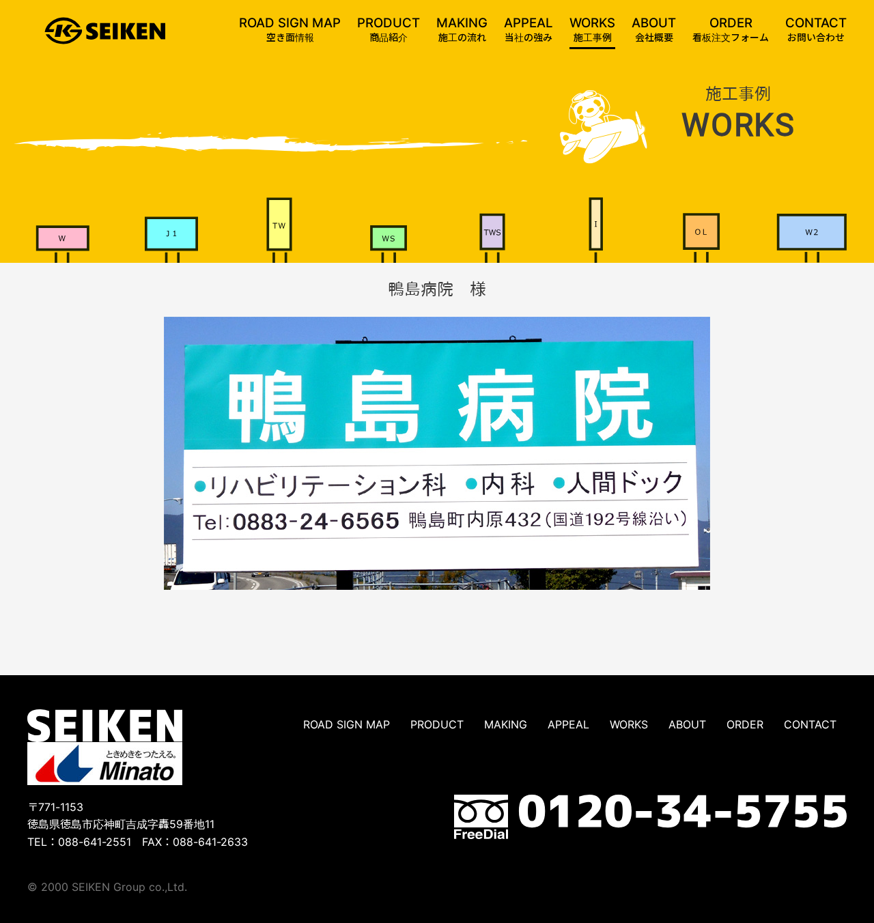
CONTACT (810, 724)
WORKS (629, 724)
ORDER (745, 724)
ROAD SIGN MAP (346, 724)
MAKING (505, 724)
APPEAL (568, 724)
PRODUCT (437, 724)
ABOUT (687, 724)
